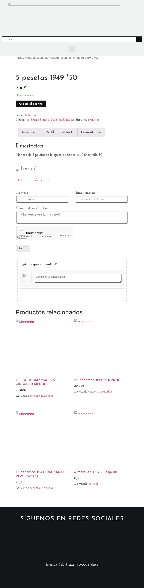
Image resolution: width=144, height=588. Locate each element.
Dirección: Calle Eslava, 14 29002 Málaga (72, 565)
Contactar (67, 132)
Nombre (22, 193)
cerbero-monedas (41, 396)
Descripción (31, 132)
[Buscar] (139, 39)
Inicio (19, 57)
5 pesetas (93, 119)
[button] (72, 49)
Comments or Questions (33, 208)
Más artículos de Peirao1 (32, 180)
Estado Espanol (61, 57)
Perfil (50, 132)
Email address (85, 193)
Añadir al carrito (31, 103)
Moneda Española (36, 57)
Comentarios (91, 132)
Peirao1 (32, 115)
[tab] (31, 132)
